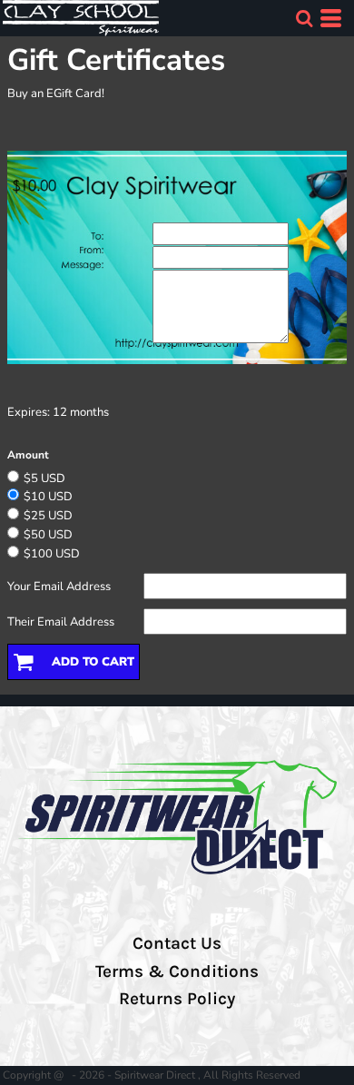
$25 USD (48, 516)
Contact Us (177, 943)
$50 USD (48, 535)
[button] (304, 18)
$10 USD (48, 496)
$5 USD (44, 478)
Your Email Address (59, 586)
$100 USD (52, 554)
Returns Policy (177, 999)
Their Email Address (60, 622)
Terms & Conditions (177, 971)
